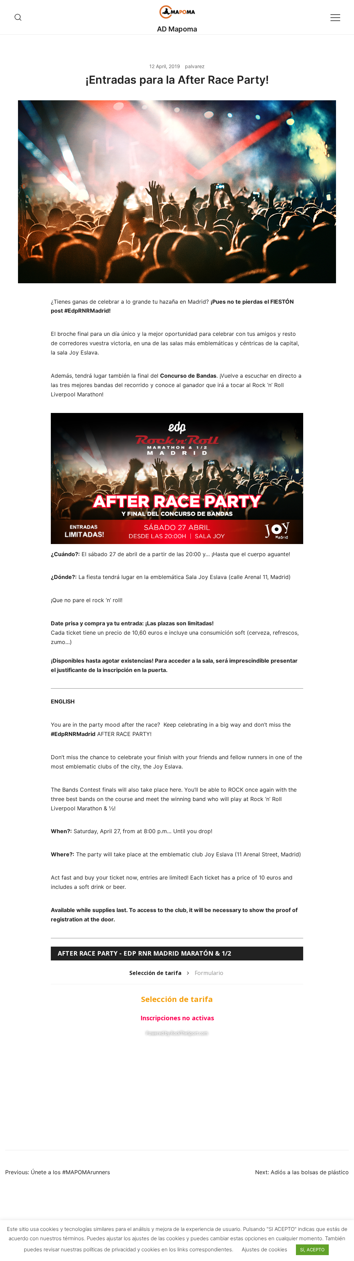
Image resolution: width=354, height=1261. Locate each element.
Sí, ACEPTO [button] (312, 1249)
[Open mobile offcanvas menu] (335, 17)
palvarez (195, 66)
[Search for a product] (18, 17)
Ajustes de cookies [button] (264, 1249)
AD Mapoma (177, 29)
